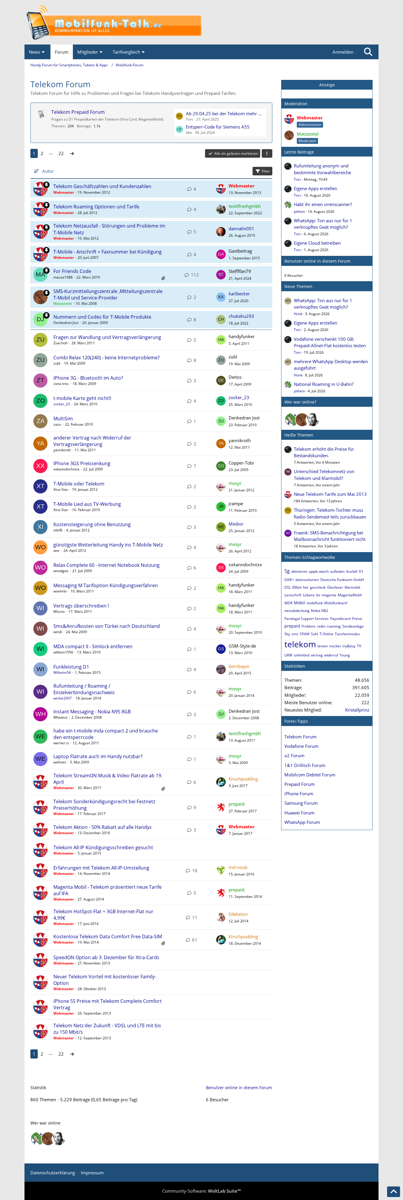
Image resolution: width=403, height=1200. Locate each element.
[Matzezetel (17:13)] (302, 420)
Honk (298, 313)
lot (318, 594)
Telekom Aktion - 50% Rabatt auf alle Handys (102, 827)
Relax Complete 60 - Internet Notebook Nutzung (106, 565)
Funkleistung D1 (71, 667)
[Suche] (368, 52)
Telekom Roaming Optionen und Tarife (96, 206)
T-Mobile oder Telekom (78, 483)
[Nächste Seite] (72, 153)
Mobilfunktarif (335, 602)
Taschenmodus (347, 633)
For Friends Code (72, 271)
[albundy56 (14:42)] (313, 420)
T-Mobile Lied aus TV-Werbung (87, 504)
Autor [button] (48, 171)
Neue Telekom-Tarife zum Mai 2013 (330, 494)
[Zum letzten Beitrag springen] (221, 189)
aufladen (337, 571)
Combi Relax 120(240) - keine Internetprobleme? (106, 357)
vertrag (317, 655)
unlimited (301, 655)
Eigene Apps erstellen (315, 188)
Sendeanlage (353, 626)
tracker (335, 645)
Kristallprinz (357, 710)
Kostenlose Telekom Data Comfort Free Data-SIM (107, 936)
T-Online (326, 633)
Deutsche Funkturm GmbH (342, 579)
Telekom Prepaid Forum (78, 112)
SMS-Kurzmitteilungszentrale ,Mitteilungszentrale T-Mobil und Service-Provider (108, 294)
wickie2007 (62, 698)
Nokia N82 (319, 610)
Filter (266, 171)
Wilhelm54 (62, 672)
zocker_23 (61, 403)
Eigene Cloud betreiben (317, 243)
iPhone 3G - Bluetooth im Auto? (88, 378)
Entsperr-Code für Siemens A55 (218, 127)
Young (345, 655)
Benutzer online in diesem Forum (317, 261)
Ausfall (351, 571)
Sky (287, 633)
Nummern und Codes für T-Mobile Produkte (102, 317)
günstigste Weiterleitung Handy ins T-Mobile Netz (108, 544)
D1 (361, 571)
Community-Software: (201, 1191)
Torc (297, 179)
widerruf (331, 655)
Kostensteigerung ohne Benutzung (92, 524)
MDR (288, 602)
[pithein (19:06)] (291, 420)
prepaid (292, 626)
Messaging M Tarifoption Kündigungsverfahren (105, 585)
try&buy (349, 645)
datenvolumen (307, 579)
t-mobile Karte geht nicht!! (82, 398)
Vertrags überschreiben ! (81, 606)
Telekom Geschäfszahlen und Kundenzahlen (102, 186)
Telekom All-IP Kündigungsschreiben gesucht (103, 847)
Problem (308, 626)
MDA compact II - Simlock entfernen (92, 646)
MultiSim (63, 418)
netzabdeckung (296, 610)
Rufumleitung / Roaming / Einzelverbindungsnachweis (84, 689)
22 (61, 153)
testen (322, 645)
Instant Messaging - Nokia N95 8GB (92, 711)
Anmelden (342, 52)
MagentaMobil (350, 594)
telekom (300, 644)
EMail (297, 587)
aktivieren (299, 571)
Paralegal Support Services (306, 618)
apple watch (319, 571)
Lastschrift (293, 594)
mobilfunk (315, 602)
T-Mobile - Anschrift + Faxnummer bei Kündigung (107, 251)
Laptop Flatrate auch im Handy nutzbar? (97, 756)
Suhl (314, 633)
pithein (299, 211)
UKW (288, 655)
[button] (267, 153)
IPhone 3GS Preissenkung (81, 463)
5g (287, 571)
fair (306, 587)
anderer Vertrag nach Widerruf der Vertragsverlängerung (92, 440)
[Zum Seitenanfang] (393, 1191)
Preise (357, 618)
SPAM (304, 633)
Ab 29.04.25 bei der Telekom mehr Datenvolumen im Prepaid (225, 113)
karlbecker (239, 294)
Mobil (299, 602)
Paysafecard (340, 618)
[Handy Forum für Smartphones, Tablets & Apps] (201, 22)
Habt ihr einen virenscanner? (323, 204)
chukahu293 (241, 316)
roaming (334, 626)
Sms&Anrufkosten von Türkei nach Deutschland (106, 626)
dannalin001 (241, 228)
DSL (287, 587)
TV (359, 645)
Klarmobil (352, 587)
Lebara (308, 594)
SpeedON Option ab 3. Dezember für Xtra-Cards (106, 957)
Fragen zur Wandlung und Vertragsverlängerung (107, 337)
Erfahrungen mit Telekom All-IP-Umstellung (101, 868)
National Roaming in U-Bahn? (323, 384)
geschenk (318, 587)
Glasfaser (335, 587)
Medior (236, 524)
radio (321, 626)
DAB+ (289, 579)
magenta (329, 594)
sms (294, 633)
